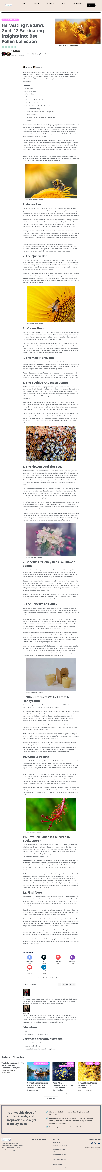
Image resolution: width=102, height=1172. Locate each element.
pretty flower (41, 765)
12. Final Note (28, 118)
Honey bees (34, 976)
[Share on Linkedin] (38, 53)
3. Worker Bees (29, 92)
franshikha (16, 50)
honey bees (66, 897)
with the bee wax (34, 709)
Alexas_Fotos (34, 321)
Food (97, 1061)
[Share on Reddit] (40, 53)
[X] (44, 957)
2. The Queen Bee (30, 89)
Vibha (81, 1088)
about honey (36, 330)
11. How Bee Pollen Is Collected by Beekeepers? (39, 115)
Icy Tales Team (32, 1090)
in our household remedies (69, 644)
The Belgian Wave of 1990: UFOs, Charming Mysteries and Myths (12, 1063)
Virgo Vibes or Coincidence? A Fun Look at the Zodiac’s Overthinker (63, 1084)
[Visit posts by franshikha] (26, 990)
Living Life (89, 1061)
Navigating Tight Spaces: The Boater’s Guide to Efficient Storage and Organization (37, 1084)
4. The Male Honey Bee (31, 95)
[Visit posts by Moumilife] (26, 1006)
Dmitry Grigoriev (33, 197)
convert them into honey (56, 511)
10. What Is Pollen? (30, 112)
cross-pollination (51, 502)
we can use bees (44, 583)
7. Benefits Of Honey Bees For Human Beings (38, 103)
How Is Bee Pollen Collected (47, 976)
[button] (38, 1157)
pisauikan (32, 830)
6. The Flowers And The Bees (33, 100)
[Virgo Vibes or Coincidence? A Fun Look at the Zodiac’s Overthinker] (63, 1068)
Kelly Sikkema (34, 690)
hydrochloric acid (34, 416)
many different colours (56, 936)
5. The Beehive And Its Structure (34, 97)
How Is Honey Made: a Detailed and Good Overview (87, 1083)
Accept (20, 1165)
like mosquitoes (52, 228)
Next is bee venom (28, 731)
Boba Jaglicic (33, 459)
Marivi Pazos (33, 555)
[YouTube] (99, 1141)
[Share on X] (35, 53)
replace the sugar (52, 621)
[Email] (74, 982)
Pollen (58, 976)
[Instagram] (72, 957)
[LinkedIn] (44, 967)
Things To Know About (10, 19)
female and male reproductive (44, 138)
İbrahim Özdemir (68, 45)
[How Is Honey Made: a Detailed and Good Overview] (89, 1068)
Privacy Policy (23, 1169)
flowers (28, 976)
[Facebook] (30, 957)
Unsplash (76, 45)
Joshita (56, 1090)
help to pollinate (56, 122)
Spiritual (70, 1061)
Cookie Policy (17, 1169)
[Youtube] (30, 967)
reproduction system (29, 276)
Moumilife (24, 50)
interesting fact (34, 785)
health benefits (71, 883)
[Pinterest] (58, 957)
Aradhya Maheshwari (9, 1068)
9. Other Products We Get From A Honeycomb (39, 109)
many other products (51, 572)
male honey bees (42, 362)
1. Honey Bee (28, 86)
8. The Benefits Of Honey (32, 106)
